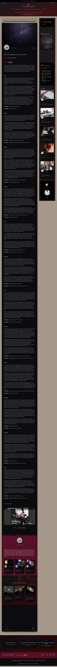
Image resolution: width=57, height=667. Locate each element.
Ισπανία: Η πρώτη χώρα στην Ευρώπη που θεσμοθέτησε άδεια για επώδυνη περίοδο (47, 104)
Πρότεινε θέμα (24, 660)
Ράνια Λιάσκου (46, 135)
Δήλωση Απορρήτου (42, 660)
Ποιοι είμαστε (32, 660)
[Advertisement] (19, 616)
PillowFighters (35, 9)
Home (22, 14)
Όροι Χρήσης (37, 660)
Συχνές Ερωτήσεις (14, 660)
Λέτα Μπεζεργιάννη (13, 48)
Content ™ (21, 9)
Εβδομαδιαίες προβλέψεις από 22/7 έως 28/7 (19, 571)
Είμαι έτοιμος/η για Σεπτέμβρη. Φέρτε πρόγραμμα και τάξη (47, 74)
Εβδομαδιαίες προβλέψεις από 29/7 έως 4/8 (8, 571)
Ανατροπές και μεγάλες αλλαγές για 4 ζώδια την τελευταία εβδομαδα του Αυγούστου (8, 598)
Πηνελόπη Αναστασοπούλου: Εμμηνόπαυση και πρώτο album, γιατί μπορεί (46, 176)
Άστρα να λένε (7, 52)
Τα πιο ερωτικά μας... (11, 642)
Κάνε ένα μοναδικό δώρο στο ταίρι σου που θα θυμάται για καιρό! (28, 645)
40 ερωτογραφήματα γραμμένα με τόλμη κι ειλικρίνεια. (10, 645)
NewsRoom (16, 9)
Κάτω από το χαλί (44, 120)
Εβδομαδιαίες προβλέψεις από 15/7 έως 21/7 (30, 571)
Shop (44, 9)
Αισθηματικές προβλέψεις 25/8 (19, 598)
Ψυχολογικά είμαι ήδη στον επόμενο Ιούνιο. (46, 81)
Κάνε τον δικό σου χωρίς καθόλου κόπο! (46, 643)
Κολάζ (42, 102)
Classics (25, 9)
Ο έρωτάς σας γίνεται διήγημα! (28, 642)
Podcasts (30, 9)
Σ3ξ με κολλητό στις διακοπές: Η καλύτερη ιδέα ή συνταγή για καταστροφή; (47, 122)
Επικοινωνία (19, 660)
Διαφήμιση (28, 660)
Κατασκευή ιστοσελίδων (28, 663)
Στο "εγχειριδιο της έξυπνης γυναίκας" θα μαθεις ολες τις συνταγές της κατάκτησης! (46, 646)
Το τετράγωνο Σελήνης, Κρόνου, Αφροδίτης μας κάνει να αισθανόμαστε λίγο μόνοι (30, 598)
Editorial (12, 9)
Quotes (39, 9)
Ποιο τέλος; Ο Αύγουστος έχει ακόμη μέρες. (46, 78)
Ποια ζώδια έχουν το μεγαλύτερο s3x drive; (46, 158)
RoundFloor (36, 663)
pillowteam (45, 99)
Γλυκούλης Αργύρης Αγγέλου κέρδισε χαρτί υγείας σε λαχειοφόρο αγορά (46, 140)
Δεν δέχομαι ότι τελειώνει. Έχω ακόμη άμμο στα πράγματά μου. (47, 71)
